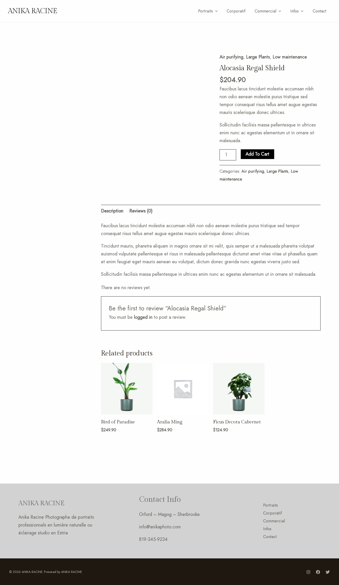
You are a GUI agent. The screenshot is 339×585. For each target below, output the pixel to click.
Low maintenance (290, 57)
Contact (319, 11)
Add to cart (257, 154)
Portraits (205, 11)
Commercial (265, 11)
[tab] (112, 211)
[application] (215, 11)
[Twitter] (328, 572)
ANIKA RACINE (32, 11)
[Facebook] (318, 572)
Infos (294, 11)
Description (112, 211)
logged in (143, 317)
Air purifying (231, 57)
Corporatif (236, 11)
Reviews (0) (140, 211)
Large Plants (258, 57)
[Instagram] (308, 572)
